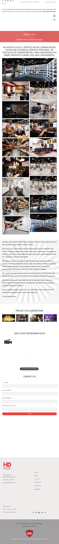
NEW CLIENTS (38, 486)
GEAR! (36, 472)
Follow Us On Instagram (30, 368)
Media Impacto (45, 539)
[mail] (2, 3)
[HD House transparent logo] (7, 462)
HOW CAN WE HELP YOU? (9, 405)
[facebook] (2, 0)
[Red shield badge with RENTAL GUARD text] (29, 530)
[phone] (5, 3)
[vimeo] (10, 0)
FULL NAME (5, 382)
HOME (36, 475)
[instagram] (5, 0)
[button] (3, 318)
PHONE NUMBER (6, 398)
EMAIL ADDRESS (6, 390)
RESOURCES (38, 489)
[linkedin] (7, 0)
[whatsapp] (13, 0)
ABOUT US (37, 479)
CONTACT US (38, 482)
